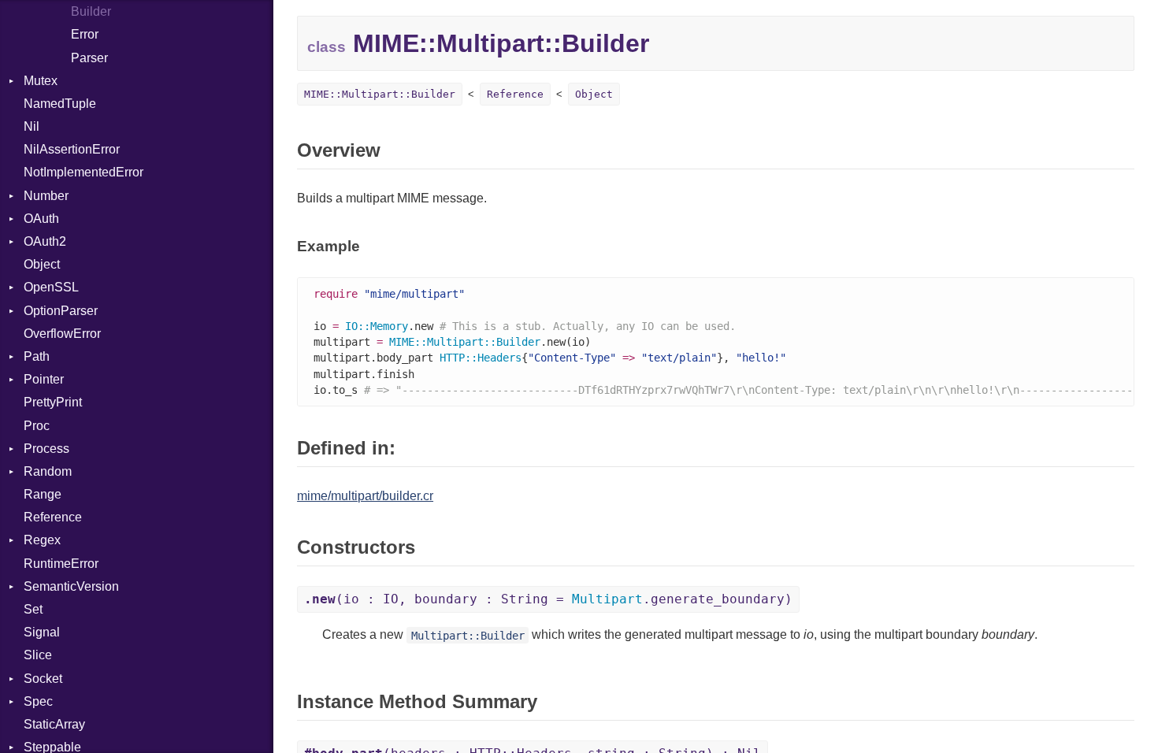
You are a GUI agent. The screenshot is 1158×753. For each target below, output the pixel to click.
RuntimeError (61, 563)
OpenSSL (51, 287)
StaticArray (54, 724)
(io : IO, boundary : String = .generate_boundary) (548, 599)
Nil (31, 126)
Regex (42, 540)
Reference (53, 517)
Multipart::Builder (468, 635)
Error (84, 34)
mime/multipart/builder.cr (365, 496)
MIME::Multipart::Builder (379, 94)
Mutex (41, 80)
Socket (43, 678)
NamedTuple (60, 103)
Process (46, 448)
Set (33, 609)
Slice (38, 655)
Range (42, 494)
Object (42, 264)
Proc (37, 425)
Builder (91, 11)
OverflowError (62, 333)
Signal (42, 632)
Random (48, 471)
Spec (38, 701)
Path (37, 356)
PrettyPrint (53, 402)
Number (46, 195)
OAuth (41, 218)
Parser (89, 58)
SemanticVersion (71, 586)
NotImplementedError (83, 172)
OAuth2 (45, 241)
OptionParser (61, 310)
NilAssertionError (72, 149)
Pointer (44, 379)
